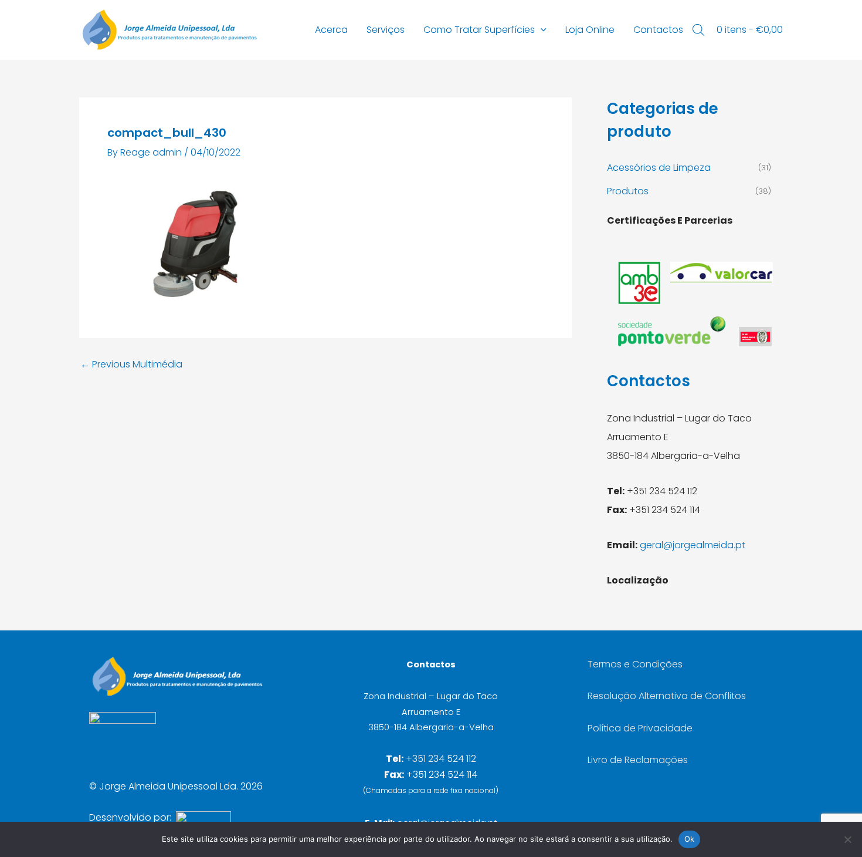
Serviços (385, 29)
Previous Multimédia (131, 364)
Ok (689, 838)
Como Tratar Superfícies (479, 29)
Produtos (628, 191)
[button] (541, 29)
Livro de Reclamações (638, 760)
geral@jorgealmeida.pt (692, 545)
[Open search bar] (698, 30)
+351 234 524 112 (441, 758)
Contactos (658, 29)
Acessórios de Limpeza (659, 167)
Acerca (331, 29)
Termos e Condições (635, 664)
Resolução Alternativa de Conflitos (667, 696)
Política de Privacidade (640, 728)
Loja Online (590, 29)
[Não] (847, 839)
